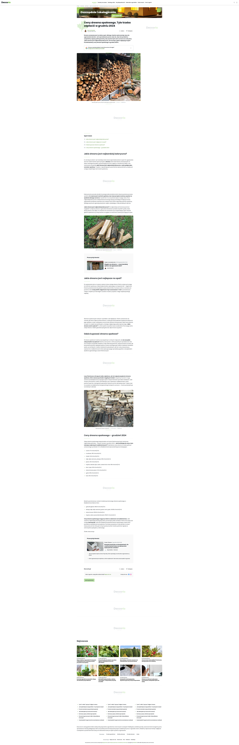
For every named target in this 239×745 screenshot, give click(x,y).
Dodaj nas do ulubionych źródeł (101, 48)
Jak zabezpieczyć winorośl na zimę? (88, 711)
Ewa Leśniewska (91, 30)
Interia (78, 6)
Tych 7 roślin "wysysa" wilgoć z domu (88, 704)
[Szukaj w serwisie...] (234, 2)
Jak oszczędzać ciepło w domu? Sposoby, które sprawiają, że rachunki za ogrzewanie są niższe (109, 554)
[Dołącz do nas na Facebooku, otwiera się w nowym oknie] (129, 574)
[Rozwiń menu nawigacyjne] (237, 2)
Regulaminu (105, 742)
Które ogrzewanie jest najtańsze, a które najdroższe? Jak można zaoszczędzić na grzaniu (109, 558)
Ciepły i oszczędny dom (94, 6)
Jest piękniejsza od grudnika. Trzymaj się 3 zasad (91, 707)
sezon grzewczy (89, 580)
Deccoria (82, 6)
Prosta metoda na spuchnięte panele (88, 709)
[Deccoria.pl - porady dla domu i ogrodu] (6, 2)
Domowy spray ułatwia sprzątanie (87, 714)
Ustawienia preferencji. (122, 742)
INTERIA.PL (135, 742)
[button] (94, 2)
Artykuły (87, 6)
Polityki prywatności (114, 742)
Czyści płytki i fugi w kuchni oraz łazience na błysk (91, 720)
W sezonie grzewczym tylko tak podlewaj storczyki (89, 717)
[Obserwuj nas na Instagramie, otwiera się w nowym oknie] (131, 574)
